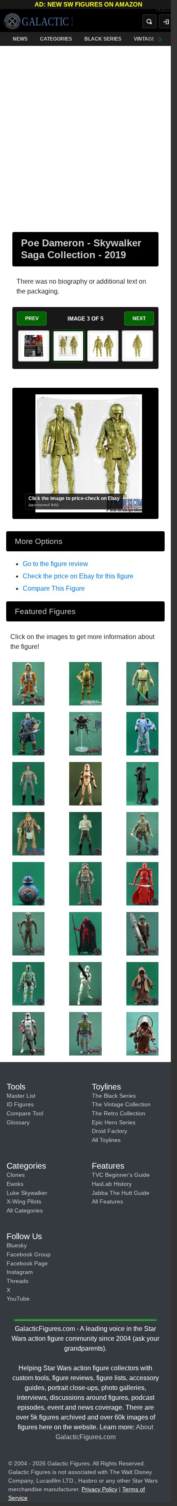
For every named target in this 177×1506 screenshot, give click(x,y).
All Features (107, 1201)
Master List (21, 1095)
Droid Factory (109, 1131)
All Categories (25, 1210)
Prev (32, 318)
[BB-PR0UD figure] (28, 883)
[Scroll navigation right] (154, 39)
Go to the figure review (55, 563)
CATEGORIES (56, 39)
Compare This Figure (54, 588)
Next (139, 318)
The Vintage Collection (121, 1104)
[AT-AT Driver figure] (85, 883)
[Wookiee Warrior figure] (28, 833)
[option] (33, 346)
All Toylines (106, 1140)
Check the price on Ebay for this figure (78, 576)
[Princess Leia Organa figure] (28, 783)
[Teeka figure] (142, 983)
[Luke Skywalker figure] (28, 683)
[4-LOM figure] (28, 933)
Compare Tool (25, 1113)
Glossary (18, 1122)
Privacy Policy (99, 1489)
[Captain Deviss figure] (28, 1033)
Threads (17, 1281)
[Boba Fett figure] (28, 983)
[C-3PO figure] (85, 683)
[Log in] (160, 21)
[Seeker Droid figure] (85, 733)
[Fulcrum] (160, 10)
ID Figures (20, 1104)
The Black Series (114, 1095)
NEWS (20, 39)
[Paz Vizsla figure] (28, 733)
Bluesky (17, 1245)
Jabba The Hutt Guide (120, 1193)
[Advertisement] (88, 137)
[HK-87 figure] (85, 933)
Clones (16, 1175)
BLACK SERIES (102, 39)
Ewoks (15, 1184)
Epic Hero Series (113, 1122)
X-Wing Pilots (24, 1201)
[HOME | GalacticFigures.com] (38, 21)
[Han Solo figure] (85, 833)
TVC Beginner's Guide (121, 1175)
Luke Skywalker (27, 1193)
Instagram (20, 1272)
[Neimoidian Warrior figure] (142, 933)
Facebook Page (27, 1263)
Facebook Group (29, 1254)
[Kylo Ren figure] (142, 783)
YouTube (18, 1298)
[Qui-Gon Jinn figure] (142, 683)
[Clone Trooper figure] (85, 783)
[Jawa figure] (142, 1033)
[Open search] (143, 21)
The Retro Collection (118, 1113)
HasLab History (112, 1184)
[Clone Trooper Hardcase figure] (142, 733)
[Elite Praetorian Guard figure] (142, 883)
